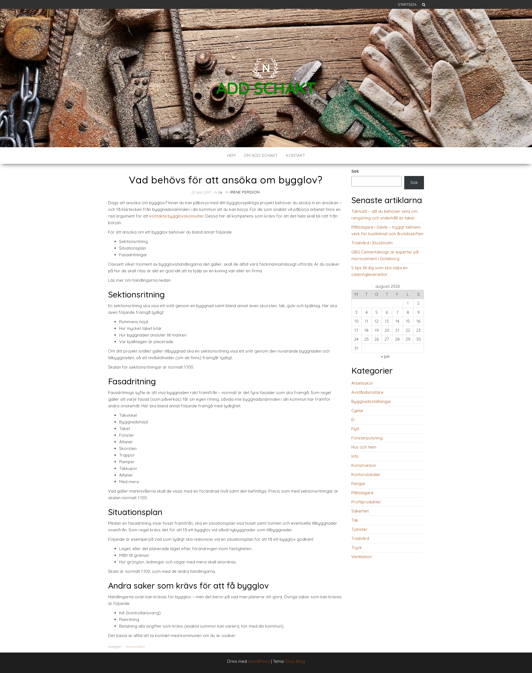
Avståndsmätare (367, 392)
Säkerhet (360, 511)
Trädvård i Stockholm (372, 242)
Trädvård (360, 538)
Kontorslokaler (365, 474)
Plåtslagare (362, 492)
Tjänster (359, 529)
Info (355, 456)
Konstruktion (135, 646)
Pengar (358, 483)
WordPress (259, 661)
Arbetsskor (362, 383)
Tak (354, 520)
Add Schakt (266, 87)
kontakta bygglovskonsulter (176, 216)
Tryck (356, 547)
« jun (385, 356)
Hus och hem (363, 447)
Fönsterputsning (367, 438)
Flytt (355, 428)
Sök (355, 171)
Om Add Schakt (261, 155)
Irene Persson (245, 192)
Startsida (407, 4)
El (352, 419)
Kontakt (295, 155)
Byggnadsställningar (371, 401)
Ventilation (361, 556)
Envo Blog (295, 661)
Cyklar (357, 410)
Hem (231, 155)
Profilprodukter (366, 501)
